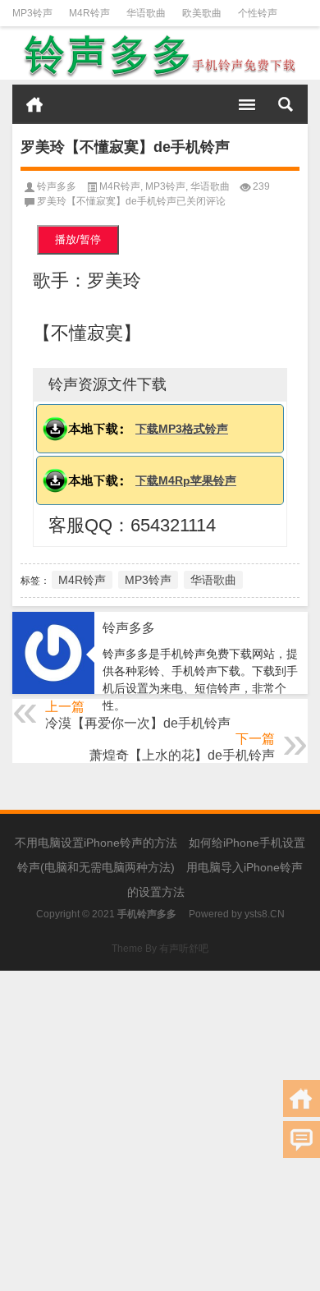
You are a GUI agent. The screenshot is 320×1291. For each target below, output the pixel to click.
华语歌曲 (146, 13)
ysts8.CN (265, 914)
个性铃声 (257, 13)
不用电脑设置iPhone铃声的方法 (96, 842)
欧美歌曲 (202, 13)
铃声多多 (56, 186)
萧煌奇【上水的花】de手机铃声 (182, 755)
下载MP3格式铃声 (181, 428)
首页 (34, 104)
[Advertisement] (160, 1131)
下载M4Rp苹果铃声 (185, 480)
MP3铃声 (32, 13)
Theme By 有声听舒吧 (160, 948)
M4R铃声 (89, 13)
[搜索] (285, 104)
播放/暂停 (78, 239)
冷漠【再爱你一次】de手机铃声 (138, 723)
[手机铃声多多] (160, 56)
